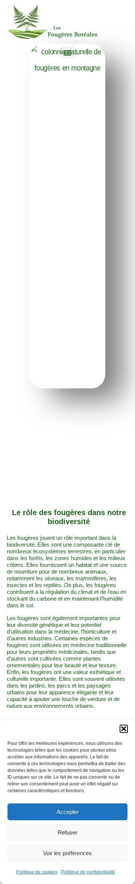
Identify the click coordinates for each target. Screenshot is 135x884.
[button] (124, 729)
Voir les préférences (67, 853)
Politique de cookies (36, 872)
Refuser (67, 832)
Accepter (68, 812)
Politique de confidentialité (88, 872)
